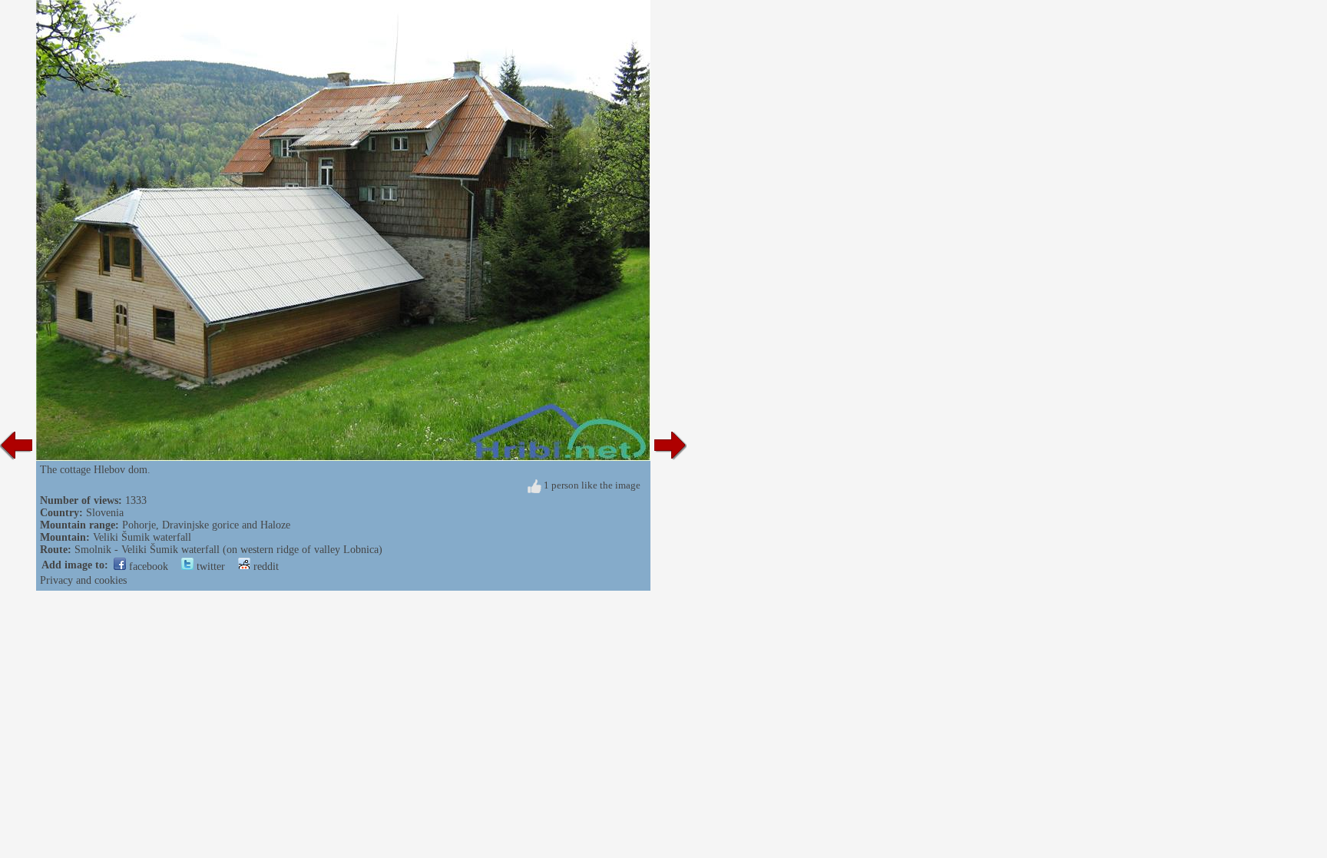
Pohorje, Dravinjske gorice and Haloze (206, 525)
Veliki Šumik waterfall (142, 537)
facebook (147, 566)
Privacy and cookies (83, 580)
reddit (264, 566)
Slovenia (105, 512)
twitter (209, 566)
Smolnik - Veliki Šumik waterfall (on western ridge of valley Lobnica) (228, 549)
